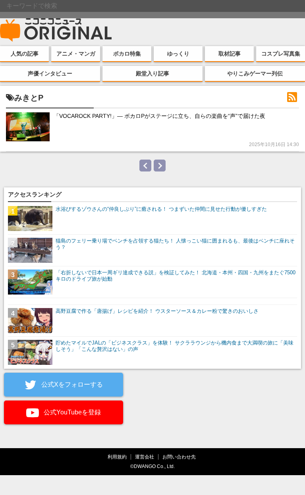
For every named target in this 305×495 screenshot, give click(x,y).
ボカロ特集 (127, 53)
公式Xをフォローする (71, 384)
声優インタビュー (50, 73)
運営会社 (144, 456)
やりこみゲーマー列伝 (255, 73)
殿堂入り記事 (152, 73)
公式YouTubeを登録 (71, 412)
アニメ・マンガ (75, 53)
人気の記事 (25, 53)
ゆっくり (178, 53)
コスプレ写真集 (280, 53)
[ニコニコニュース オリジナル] (56, 30)
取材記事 (229, 53)
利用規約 (117, 456)
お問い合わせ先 (179, 456)
